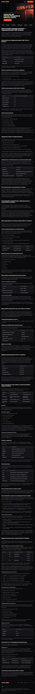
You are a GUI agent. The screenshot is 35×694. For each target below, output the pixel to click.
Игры (29, 682)
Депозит (25, 682)
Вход (25, 1)
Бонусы (32, 682)
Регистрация (30, 1)
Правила (21, 682)
